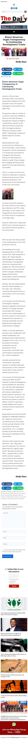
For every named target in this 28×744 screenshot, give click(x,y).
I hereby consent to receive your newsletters (13, 581)
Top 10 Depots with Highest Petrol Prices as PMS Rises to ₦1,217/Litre (13, 655)
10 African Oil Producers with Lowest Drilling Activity (13, 696)
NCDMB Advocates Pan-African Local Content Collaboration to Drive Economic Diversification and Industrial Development (14, 717)
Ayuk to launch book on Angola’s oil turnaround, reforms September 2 (11, 634)
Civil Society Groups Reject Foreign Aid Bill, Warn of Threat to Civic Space (13, 613)
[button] (14, 4)
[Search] (25, 12)
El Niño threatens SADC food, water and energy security (12, 675)
